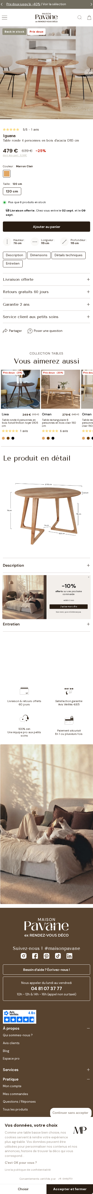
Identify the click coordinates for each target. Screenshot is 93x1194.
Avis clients (11, 1043)
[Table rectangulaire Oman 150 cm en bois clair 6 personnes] (60, 389)
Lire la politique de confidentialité (28, 1170)
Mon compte (12, 1086)
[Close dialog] (89, 577)
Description (14, 255)
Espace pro (11, 1058)
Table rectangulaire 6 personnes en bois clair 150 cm (59, 422)
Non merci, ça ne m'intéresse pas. (68, 612)
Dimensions (38, 255)
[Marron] (8, 438)
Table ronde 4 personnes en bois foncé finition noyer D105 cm (20, 422)
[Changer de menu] (4, 17)
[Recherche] (80, 17)
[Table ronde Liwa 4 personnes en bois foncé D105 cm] (20, 389)
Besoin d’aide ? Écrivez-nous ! (46, 970)
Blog (6, 1051)
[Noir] (12, 438)
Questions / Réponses (19, 1102)
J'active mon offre (68, 606)
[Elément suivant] (88, 73)
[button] (46, 213)
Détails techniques (69, 255)
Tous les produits (15, 1109)
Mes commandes (15, 1094)
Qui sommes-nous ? (18, 1035)
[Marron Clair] (3, 438)
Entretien (13, 263)
